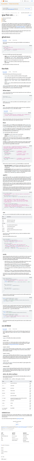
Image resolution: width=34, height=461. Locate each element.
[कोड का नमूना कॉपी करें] (31, 45)
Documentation (4, 3)
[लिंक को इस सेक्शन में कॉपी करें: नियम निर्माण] (9, 69)
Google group (25, 437)
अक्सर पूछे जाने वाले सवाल (26, 441)
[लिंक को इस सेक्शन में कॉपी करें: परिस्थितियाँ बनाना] (11, 412)
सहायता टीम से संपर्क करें (26, 434)
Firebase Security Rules (14, 3)
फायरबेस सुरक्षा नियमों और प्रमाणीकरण (14, 344)
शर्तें (1, 456)
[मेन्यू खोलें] (1, 1)
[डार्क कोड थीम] (30, 45)
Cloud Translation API (11, 9)
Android (2, 447)
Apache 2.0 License (4, 427)
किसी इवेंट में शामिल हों (14, 440)
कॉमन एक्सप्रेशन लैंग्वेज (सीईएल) (20, 26)
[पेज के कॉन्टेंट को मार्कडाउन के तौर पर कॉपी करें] (16, 15)
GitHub (2, 440)
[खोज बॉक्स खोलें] (21, 1)
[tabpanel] (17, 53)
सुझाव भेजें (30, 15)
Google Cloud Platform (4, 451)
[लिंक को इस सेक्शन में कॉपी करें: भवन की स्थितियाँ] (12, 326)
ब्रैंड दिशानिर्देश (24, 440)
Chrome (2, 448)
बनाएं (18, 12)
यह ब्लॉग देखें (13, 434)
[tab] (5, 40)
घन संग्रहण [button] (10, 40)
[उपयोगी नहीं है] (31, 13)
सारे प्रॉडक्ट (2, 453)
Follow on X (13, 437)
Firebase (3, 12)
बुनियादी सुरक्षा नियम (19, 418)
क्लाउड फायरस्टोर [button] (5, 40)
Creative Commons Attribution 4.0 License (21, 426)
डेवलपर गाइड (2, 434)
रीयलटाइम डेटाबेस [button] (15, 40)
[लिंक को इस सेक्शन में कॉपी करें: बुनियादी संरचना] (11, 37)
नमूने (1, 437)
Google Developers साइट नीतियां (22, 427)
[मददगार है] (30, 13)
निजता (3, 456)
